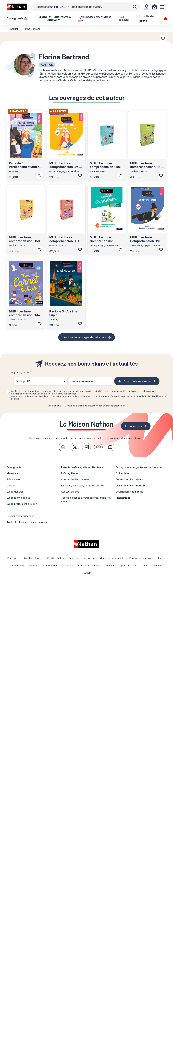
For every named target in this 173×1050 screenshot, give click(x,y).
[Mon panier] (154, 6)
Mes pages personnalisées (96, 16)
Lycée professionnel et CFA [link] (22, 503)
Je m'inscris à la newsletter (134, 381)
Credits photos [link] (55, 558)
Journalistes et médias (129, 491)
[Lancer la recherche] (135, 7)
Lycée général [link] (15, 491)
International (123, 497)
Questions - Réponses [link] (117, 565)
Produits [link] (86, 572)
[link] (63, 447)
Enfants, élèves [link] (69, 473)
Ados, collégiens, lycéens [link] (75, 479)
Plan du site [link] (13, 558)
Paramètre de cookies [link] (141, 558)
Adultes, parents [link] (70, 491)
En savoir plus (54, 405)
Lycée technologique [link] (18, 497)
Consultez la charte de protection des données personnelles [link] (95, 405)
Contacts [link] (157, 565)
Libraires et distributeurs (130, 485)
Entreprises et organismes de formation (139, 467)
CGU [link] (136, 565)
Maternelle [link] (13, 473)
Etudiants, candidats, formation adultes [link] (82, 485)
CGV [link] (145, 565)
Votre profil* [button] (23, 381)
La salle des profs (147, 18)
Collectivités (123, 473)
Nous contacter (124, 18)
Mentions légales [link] (33, 558)
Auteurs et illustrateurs (129, 479)
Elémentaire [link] (13, 479)
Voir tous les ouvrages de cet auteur (84, 337)
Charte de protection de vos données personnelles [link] (96, 558)
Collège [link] (11, 485)
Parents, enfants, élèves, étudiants (82, 467)
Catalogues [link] (67, 565)
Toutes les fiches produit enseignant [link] (27, 522)
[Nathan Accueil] (17, 7)
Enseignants (14, 467)
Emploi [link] (162, 558)
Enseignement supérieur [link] (20, 516)
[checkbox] (8, 391)
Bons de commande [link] (89, 565)
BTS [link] (9, 509)
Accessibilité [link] (18, 565)
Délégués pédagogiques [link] (43, 565)
